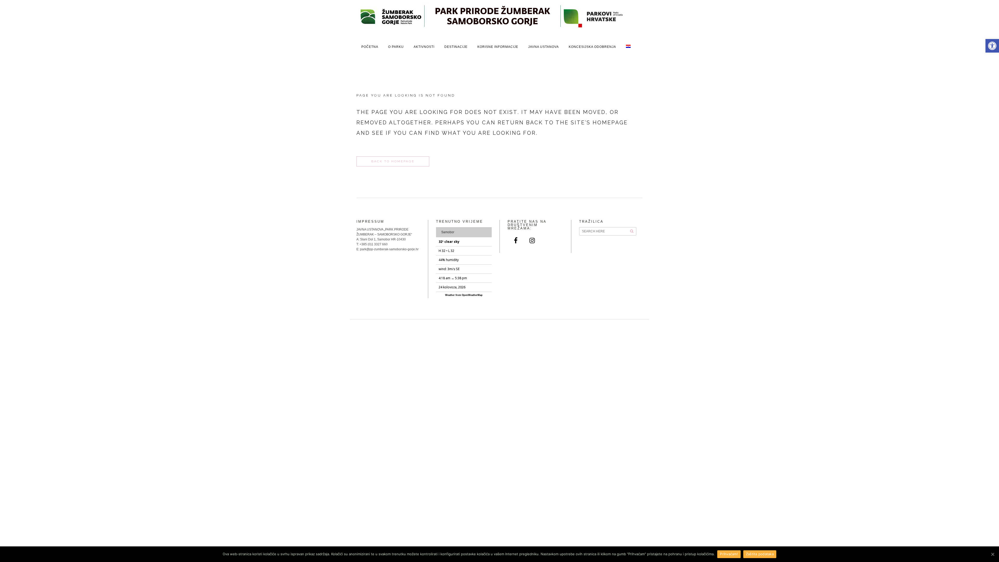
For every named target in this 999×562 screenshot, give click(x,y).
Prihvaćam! (729, 554)
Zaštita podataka (760, 554)
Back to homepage (392, 161)
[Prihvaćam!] (992, 554)
